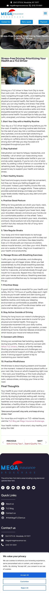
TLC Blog (13, 421)
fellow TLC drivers (9, 346)
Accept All (24, 575)
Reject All (24, 588)
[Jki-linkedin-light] (18, 487)
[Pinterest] (28, 487)
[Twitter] (13, 487)
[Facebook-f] (3, 487)
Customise (24, 581)
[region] (24, 572)
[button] (45, 13)
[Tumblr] (23, 487)
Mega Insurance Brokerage (32, 421)
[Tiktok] (8, 487)
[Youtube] (33, 487)
